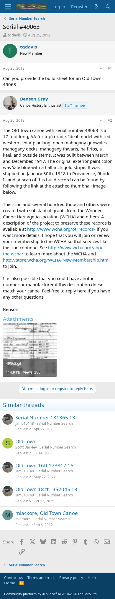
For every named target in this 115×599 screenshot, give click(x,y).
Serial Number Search (55, 423)
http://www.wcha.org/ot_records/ (61, 229)
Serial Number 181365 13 (45, 417)
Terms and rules (41, 577)
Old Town (26, 441)
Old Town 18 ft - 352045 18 (46, 489)
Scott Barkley (26, 447)
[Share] (102, 68)
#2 (110, 120)
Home (9, 582)
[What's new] (96, 6)
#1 (110, 68)
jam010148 (24, 423)
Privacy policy (71, 577)
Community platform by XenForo (51, 594)
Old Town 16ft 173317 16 (44, 465)
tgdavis (14, 35)
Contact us (13, 577)
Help (92, 577)
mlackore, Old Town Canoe (46, 513)
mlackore (23, 518)
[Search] (108, 6)
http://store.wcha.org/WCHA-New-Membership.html (56, 260)
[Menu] (8, 7)
